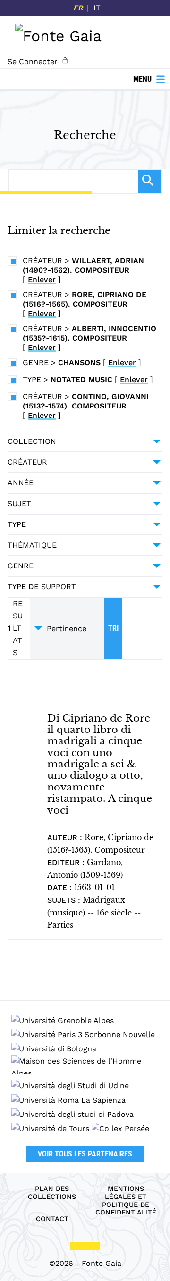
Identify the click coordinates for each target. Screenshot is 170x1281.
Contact (52, 1219)
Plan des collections (52, 1192)
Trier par (67, 628)
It (97, 7)
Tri (113, 628)
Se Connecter (33, 61)
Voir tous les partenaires (85, 1153)
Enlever (42, 279)
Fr (79, 7)
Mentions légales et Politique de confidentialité (125, 1200)
